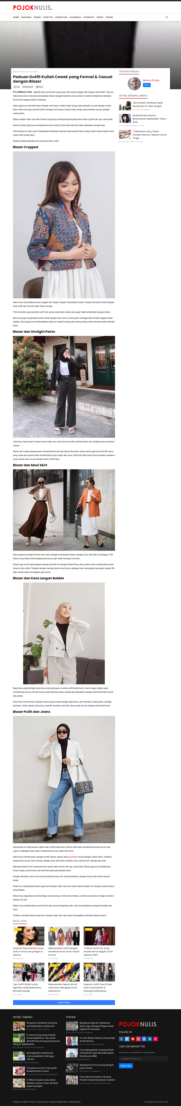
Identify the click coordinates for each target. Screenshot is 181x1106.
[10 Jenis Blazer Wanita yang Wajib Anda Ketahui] (72, 1041)
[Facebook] (121, 1039)
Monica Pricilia (151, 80)
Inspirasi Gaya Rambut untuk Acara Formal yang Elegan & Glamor (28, 951)
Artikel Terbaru (64, 1002)
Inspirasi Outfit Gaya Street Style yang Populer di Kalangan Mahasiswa (98, 987)
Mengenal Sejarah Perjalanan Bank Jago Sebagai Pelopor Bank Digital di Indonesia (97, 1026)
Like (18, 87)
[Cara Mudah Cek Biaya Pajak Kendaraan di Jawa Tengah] (125, 105)
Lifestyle (18, 929)
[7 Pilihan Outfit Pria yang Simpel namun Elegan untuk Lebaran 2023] (99, 936)
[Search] (166, 17)
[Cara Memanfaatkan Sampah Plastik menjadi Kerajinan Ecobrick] (72, 1079)
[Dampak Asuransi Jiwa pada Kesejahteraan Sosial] (19, 1071)
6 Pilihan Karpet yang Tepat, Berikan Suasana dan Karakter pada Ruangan (42, 1083)
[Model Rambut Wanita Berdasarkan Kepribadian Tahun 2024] (125, 118)
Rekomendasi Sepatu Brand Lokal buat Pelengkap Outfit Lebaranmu (62, 987)
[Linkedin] (149, 1039)
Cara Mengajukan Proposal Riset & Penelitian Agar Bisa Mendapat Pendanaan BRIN (97, 1052)
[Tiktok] (155, 1039)
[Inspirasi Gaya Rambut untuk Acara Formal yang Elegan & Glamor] (28, 936)
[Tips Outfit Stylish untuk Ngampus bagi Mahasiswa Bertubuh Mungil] (28, 972)
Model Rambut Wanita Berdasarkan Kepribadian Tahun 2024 (149, 118)
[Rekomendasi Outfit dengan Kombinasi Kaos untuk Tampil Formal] (64, 936)
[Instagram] (138, 1039)
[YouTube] (132, 1039)
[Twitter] (127, 1039)
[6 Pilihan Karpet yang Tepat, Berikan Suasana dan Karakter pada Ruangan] (19, 1083)
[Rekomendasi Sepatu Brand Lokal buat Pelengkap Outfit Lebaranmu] (64, 972)
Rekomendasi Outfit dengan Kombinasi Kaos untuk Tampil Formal (63, 951)
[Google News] (144, 1039)
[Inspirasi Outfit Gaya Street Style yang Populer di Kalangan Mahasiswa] (99, 972)
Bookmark (28, 87)
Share (40, 87)
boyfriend (72, 857)
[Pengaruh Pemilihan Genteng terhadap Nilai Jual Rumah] (19, 1026)
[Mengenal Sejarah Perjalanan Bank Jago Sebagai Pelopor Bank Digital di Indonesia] (72, 1026)
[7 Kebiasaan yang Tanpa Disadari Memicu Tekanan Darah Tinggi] (125, 134)
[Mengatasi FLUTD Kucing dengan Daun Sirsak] (72, 1068)
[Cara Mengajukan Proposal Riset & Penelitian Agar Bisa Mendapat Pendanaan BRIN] (72, 1052)
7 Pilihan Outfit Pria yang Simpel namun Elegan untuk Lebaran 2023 (98, 951)
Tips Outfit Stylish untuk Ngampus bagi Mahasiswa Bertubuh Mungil (27, 987)
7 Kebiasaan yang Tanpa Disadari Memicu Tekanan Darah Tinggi (150, 134)
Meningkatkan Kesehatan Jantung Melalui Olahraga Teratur (40, 1056)
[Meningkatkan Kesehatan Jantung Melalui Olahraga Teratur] (19, 1056)
